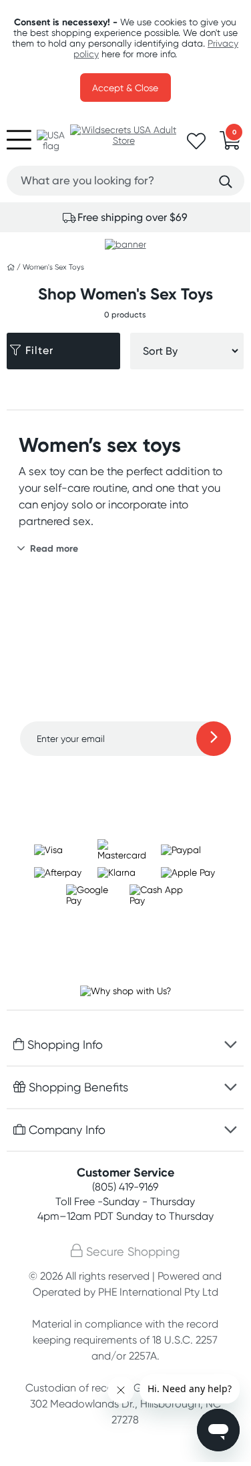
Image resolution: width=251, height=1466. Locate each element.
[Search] (225, 181)
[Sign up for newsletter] (213, 738)
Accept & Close (125, 88)
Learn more (125, 782)
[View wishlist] (196, 145)
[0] (230, 144)
